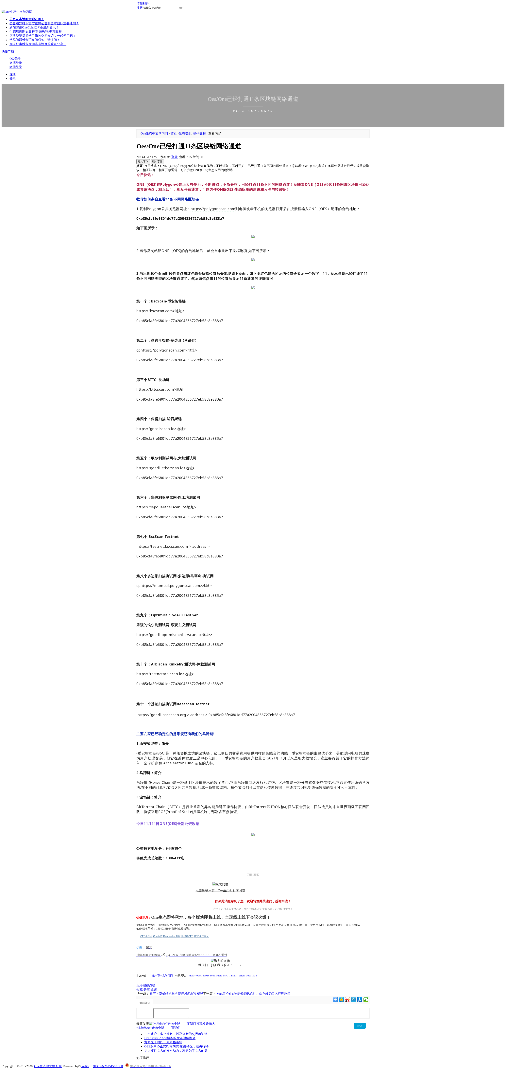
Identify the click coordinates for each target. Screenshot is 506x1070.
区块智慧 (42, 35)
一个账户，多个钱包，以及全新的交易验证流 (176, 1034)
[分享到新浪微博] (347, 999)
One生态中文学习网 (154, 133)
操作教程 (199, 133)
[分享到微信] (365, 999)
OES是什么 (146, 936)
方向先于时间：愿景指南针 (163, 1042)
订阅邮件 (142, 3)
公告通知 (44, 23)
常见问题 (34, 40)
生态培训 (35, 31)
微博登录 (15, 62)
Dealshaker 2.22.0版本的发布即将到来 (169, 1038)
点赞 (152, 985)
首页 (26, 19)
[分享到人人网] (359, 999)
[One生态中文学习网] (17, 11)
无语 (139, 985)
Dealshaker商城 (171, 936)
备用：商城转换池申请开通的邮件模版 (176, 993)
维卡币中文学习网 (162, 975)
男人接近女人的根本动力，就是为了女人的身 (176, 1050)
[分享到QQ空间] (341, 999)
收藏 (139, 989)
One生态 (157, 936)
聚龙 (174, 157)
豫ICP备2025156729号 (108, 1066)
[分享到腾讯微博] (353, 999)
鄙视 (146, 985)
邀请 (154, 989)
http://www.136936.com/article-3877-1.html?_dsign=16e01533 (223, 975)
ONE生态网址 (201, 936)
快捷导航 (8, 51)
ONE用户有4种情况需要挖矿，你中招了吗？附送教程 (252, 993)
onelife (85, 1066)
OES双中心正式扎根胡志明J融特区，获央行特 (176, 1046)
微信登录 (15, 67)
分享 (146, 989)
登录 (12, 78)
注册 (12, 74)
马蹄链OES (187, 936)
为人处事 (37, 44)
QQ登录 (15, 58)
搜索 (139, 7)
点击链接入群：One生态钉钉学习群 (220, 890)
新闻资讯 (34, 27)
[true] (180, 8)
